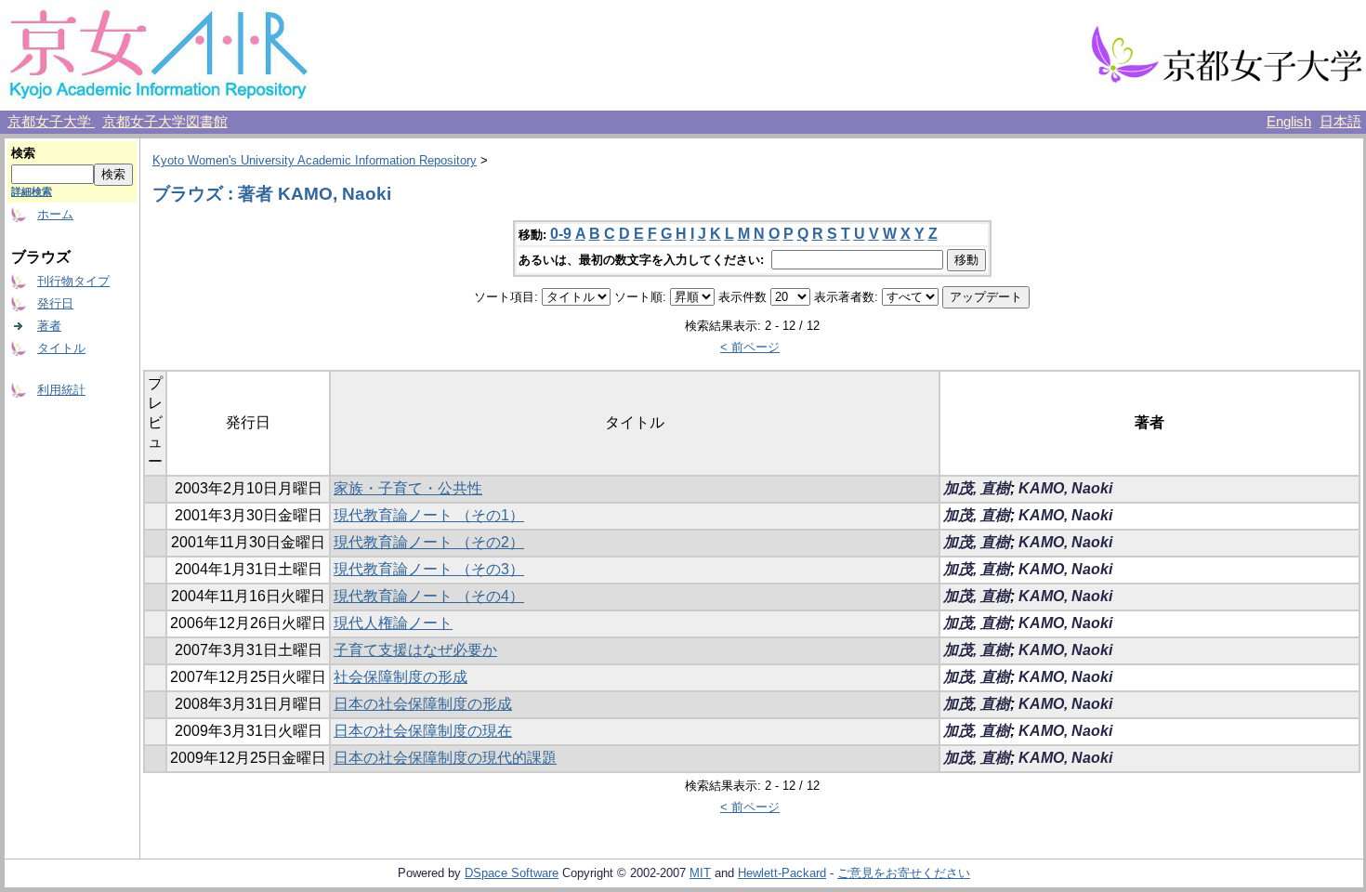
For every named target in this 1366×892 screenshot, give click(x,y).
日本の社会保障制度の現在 (423, 731)
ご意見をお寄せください (903, 873)
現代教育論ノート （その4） (429, 596)
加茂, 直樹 (976, 488)
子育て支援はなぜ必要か (415, 650)
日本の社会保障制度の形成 (423, 704)
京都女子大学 (51, 121)
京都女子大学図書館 (165, 121)
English (1289, 121)
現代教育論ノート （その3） (429, 569)
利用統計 (61, 390)
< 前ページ (750, 347)
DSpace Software (511, 873)
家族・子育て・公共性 (408, 488)
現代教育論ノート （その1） (429, 515)
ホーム (55, 214)
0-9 (560, 234)
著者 (49, 326)
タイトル (61, 348)
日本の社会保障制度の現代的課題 (445, 758)
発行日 (55, 303)
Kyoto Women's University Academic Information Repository (314, 160)
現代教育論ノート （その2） (429, 542)
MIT (700, 873)
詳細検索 (31, 191)
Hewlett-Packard (782, 873)
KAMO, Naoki (1065, 488)
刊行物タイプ (73, 281)
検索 (23, 153)
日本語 (1340, 121)
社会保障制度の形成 (400, 677)
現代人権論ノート (393, 623)
